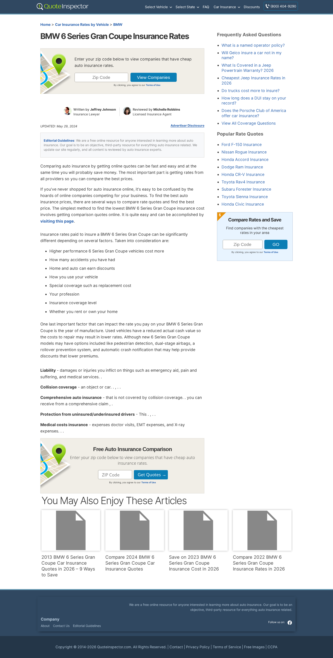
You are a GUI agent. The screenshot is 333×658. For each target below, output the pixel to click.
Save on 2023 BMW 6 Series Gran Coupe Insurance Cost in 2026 (194, 563)
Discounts (252, 7)
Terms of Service (227, 647)
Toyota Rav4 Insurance (243, 182)
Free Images (254, 647)
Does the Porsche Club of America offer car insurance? (254, 113)
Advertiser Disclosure (187, 125)
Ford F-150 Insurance (242, 144)
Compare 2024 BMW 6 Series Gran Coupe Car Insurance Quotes (130, 563)
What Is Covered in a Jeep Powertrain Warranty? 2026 (248, 68)
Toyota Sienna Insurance (245, 196)
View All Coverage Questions (249, 123)
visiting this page (57, 221)
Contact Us (61, 626)
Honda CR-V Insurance (243, 174)
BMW (117, 24)
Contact (176, 647)
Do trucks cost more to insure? (251, 90)
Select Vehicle (156, 7)
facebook (289, 622)
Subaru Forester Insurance (246, 189)
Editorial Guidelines (59, 140)
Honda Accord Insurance (245, 159)
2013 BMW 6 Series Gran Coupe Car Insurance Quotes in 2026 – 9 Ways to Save (68, 566)
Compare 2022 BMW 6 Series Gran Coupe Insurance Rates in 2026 (259, 563)
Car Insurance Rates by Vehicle (82, 24)
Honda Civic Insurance (243, 204)
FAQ (206, 7)
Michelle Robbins (166, 109)
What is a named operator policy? (253, 45)
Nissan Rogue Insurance (244, 152)
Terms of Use (153, 85)
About (45, 626)
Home (45, 24)
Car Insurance (225, 7)
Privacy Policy (198, 647)
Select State (185, 7)
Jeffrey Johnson (103, 109)
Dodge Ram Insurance (242, 167)
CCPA (273, 647)
